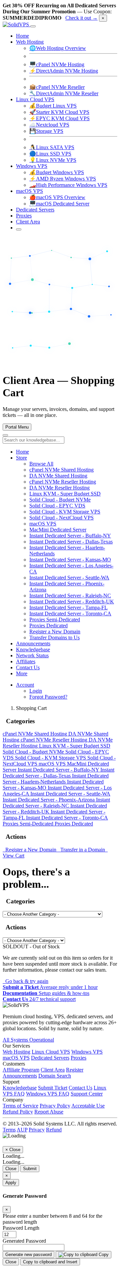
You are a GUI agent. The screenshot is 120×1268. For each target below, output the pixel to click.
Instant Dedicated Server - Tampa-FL (68, 607)
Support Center (87, 1094)
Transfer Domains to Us (54, 637)
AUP (22, 1129)
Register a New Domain (54, 631)
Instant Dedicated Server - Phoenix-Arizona (49, 799)
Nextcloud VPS (49, 125)
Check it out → (81, 18)
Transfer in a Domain (82, 849)
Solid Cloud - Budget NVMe (60, 499)
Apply (10, 1182)
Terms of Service (20, 1106)
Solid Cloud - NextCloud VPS (61, 517)
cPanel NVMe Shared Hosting (61, 470)
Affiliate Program (21, 1070)
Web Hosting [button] (30, 42)
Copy (103, 1254)
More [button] (21, 673)
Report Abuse (48, 1111)
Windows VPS (87, 1052)
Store (21, 458)
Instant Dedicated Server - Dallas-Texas (71, 541)
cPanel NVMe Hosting (56, 64)
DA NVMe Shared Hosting (58, 475)
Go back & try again (25, 981)
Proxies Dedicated (48, 625)
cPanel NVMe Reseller (57, 87)
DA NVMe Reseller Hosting (59, 487)
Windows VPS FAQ (47, 1094)
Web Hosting (16, 1052)
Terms (9, 1129)
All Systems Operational (28, 1040)
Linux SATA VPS (51, 147)
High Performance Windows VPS (68, 185)
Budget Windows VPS (56, 172)
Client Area (28, 221)
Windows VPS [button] (31, 166)
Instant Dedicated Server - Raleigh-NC (70, 595)
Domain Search (54, 1076)
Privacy (37, 1129)
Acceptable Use (88, 1106)
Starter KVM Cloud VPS (59, 112)
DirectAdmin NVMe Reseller (63, 93)
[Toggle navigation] (33, 26)
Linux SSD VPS (50, 154)
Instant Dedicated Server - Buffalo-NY (70, 535)
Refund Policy (18, 1111)
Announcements (33, 643)
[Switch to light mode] (18, 229)
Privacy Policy (55, 1106)
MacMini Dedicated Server (57, 529)
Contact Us (28, 667)
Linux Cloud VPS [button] (35, 99)
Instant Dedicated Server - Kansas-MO (70, 559)
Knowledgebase (33, 649)
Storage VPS (46, 131)
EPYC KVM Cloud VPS (59, 118)
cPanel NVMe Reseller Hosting (62, 481)
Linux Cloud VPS (51, 1052)
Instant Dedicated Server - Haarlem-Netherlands (56, 779)
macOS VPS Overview (57, 197)
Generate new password (28, 1254)
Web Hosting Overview (57, 48)
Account (25, 685)
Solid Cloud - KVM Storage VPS (64, 511)
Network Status (32, 655)
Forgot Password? (48, 697)
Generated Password (24, 1241)
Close (10, 1168)
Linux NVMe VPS (52, 160)
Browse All (41, 464)
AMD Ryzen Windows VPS (62, 178)
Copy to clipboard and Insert (50, 1261)
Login (35, 691)
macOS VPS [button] (29, 191)
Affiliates (25, 661)
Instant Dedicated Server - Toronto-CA (70, 613)
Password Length (21, 1228)
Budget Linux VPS (53, 106)
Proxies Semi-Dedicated (54, 619)
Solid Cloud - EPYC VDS (57, 505)
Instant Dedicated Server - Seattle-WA (69, 577)
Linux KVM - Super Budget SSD (65, 493)
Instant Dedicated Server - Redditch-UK (71, 601)
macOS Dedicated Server (59, 203)
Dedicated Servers (35, 209)
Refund (54, 1129)
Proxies (24, 215)
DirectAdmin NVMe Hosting (63, 71)
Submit (30, 1168)
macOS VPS (42, 523)
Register (74, 1070)
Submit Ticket (52, 1088)
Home (22, 36)
